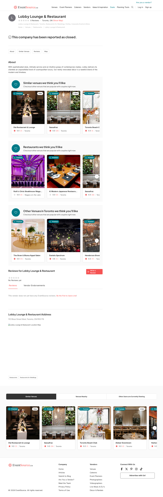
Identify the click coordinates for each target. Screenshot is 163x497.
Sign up (148, 7)
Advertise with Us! (137, 475)
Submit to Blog (65, 476)
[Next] (97, 112)
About (12, 51)
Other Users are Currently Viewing (132, 396)
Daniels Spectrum (57, 255)
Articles (62, 472)
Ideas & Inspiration (100, 7)
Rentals (100, 490)
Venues (54, 7)
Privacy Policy (64, 487)
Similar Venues (24, 51)
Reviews (37, 51)
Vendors (86, 7)
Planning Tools (123, 7)
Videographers (96, 483)
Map (46, 51)
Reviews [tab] (13, 285)
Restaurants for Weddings (28, 377)
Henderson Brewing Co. (95, 255)
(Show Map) (58, 20)
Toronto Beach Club (93, 127)
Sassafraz (53, 127)
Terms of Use (64, 490)
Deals (112, 7)
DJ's (103, 487)
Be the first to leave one (66, 296)
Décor (92, 490)
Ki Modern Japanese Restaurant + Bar (63, 191)
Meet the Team (65, 483)
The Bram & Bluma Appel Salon (27, 255)
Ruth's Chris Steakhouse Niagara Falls (28, 191)
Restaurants (37, 27)
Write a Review (93, 272)
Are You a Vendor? (66, 480)
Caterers (77, 7)
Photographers (96, 480)
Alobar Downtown (123, 443)
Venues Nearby (81, 396)
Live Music (94, 487)
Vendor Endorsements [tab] (34, 285)
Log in (140, 7)
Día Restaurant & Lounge (24, 127)
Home (20, 27)
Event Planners (66, 7)
